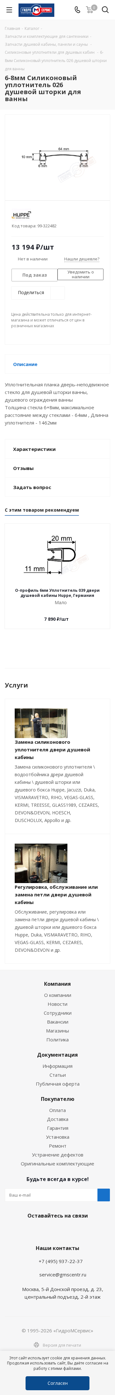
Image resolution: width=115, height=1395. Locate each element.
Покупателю (57, 1098)
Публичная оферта (58, 1084)
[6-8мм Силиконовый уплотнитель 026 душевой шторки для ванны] (57, 155)
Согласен (58, 1383)
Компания (57, 983)
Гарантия (57, 1128)
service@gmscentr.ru (62, 1274)
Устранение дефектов (57, 1154)
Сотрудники (58, 1013)
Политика (57, 1039)
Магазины (57, 1030)
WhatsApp (56, 1230)
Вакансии (57, 1022)
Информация (57, 1066)
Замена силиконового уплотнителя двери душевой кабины (52, 749)
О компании (57, 995)
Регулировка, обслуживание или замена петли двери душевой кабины (56, 894)
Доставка (57, 1119)
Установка (57, 1137)
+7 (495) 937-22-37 (61, 1261)
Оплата (57, 1110)
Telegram (40, 1230)
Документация (57, 1054)
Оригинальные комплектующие (57, 1163)
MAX (71, 1230)
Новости (57, 1004)
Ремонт (57, 1146)
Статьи (58, 1075)
